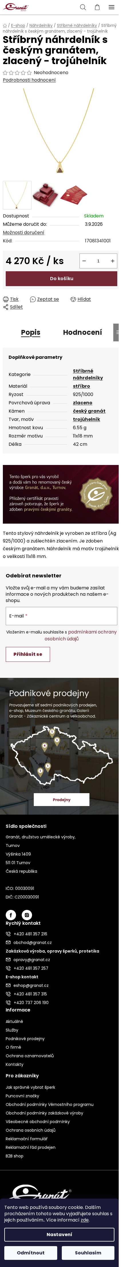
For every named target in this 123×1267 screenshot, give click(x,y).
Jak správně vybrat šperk (30, 1087)
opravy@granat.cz (31, 960)
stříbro (81, 386)
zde (85, 1220)
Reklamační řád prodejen (30, 1147)
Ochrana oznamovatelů (30, 1056)
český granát (89, 411)
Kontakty (14, 1064)
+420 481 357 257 (31, 968)
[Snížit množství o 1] (84, 261)
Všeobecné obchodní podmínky (38, 1122)
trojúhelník (86, 419)
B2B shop (14, 1156)
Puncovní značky (22, 1096)
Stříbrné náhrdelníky (88, 374)
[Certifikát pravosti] (61, 493)
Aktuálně (14, 1021)
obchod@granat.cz (32, 942)
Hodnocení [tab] (82, 332)
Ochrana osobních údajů (30, 1130)
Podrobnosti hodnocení (29, 80)
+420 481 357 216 (30, 934)
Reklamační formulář (26, 1139)
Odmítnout (31, 1253)
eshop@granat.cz (31, 985)
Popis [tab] (30, 332)
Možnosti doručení (23, 232)
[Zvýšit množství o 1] (112, 261)
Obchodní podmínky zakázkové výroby (44, 1113)
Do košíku (61, 278)
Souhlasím (88, 1253)
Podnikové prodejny (25, 1039)
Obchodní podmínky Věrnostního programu (50, 1104)
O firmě (13, 1047)
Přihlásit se (27, 654)
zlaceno (82, 402)
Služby (12, 1030)
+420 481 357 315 (30, 994)
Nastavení (59, 1234)
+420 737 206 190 (31, 1002)
